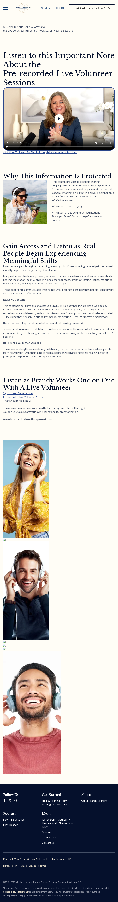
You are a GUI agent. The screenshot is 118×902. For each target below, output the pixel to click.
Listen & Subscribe (13, 819)
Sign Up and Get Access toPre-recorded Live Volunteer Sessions (24, 395)
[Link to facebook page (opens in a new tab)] (4, 800)
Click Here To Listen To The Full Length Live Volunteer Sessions (40, 152)
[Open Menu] (5, 7)
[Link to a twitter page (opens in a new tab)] (9, 800)
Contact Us (48, 843)
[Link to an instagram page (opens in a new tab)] (15, 800)
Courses (46, 832)
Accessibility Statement (15, 891)
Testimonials (49, 837)
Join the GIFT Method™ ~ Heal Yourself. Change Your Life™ (58, 823)
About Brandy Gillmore (94, 800)
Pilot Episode (10, 825)
